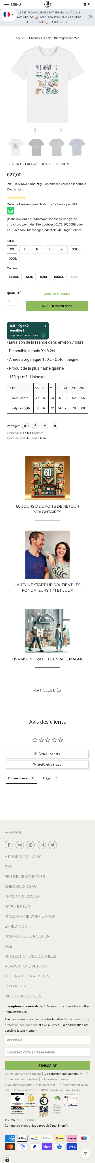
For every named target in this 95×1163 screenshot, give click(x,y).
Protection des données (30, 956)
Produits (34, 38)
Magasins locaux (22, 897)
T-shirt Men (38, 438)
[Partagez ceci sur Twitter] (24, 426)
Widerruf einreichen (27, 976)
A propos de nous (23, 857)
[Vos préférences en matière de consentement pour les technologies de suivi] (7, 1159)
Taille (10, 240)
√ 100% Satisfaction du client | (59, 1090)
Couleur (12, 268)
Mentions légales (23, 996)
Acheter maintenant (57, 306)
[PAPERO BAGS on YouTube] (20, 845)
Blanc (14, 277)
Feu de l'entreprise (25, 876)
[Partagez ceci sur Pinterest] (44, 426)
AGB (8, 946)
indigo (59, 277)
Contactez (15, 986)
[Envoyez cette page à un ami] (54, 426)
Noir (29, 277)
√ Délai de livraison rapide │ (25, 1073)
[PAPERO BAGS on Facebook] (10, 845)
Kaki (43, 277)
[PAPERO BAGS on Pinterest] (32, 845)
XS (12, 249)
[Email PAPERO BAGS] (53, 845)
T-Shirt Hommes (33, 433)
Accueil (20, 38)
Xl (62, 249)
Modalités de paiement (28, 936)
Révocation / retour (26, 966)
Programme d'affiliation (30, 916)
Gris (74, 277)
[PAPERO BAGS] (47, 4)
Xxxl (13, 258)
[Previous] (36, 129)
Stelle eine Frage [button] (49, 764)
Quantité (14, 293)
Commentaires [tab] (18, 778)
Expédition (16, 926)
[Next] (59, 129)
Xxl (75, 249)
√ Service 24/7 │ (26, 1090)
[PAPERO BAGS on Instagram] (43, 845)
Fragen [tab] (47, 778)
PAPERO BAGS (26, 1120)
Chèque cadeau (21, 886)
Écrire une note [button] (49, 754)
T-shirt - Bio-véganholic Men (38, 164)
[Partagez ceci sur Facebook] (34, 426)
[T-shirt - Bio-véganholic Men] (47, 84)
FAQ (8, 867)
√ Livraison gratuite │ (56, 1079)
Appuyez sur (17, 906)
